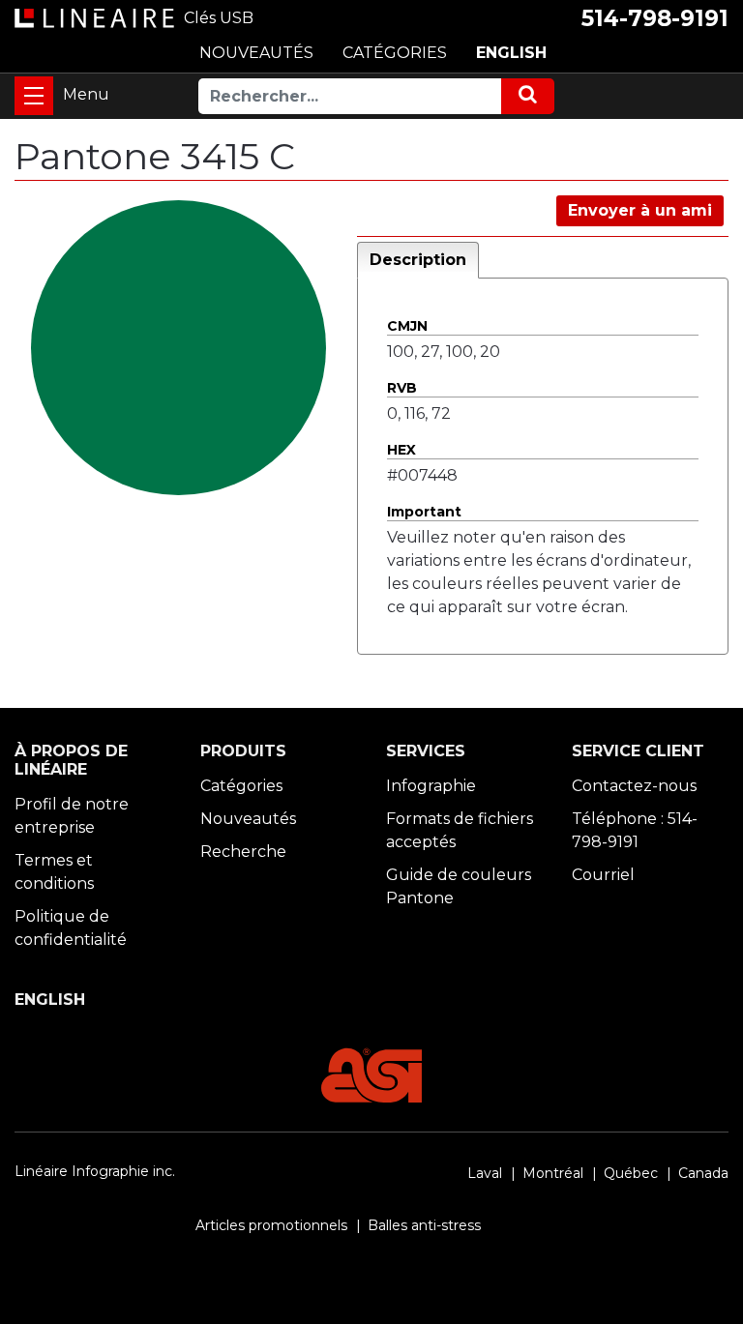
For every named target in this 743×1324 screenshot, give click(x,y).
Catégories (241, 786)
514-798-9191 (654, 18)
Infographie (431, 786)
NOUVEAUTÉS (256, 53)
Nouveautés (248, 818)
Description (418, 259)
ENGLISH (511, 53)
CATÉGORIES (394, 53)
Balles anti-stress (424, 1225)
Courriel (603, 875)
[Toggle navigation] (34, 95)
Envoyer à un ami (640, 210)
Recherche (243, 851)
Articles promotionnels (271, 1225)
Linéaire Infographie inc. (95, 1171)
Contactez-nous (634, 786)
